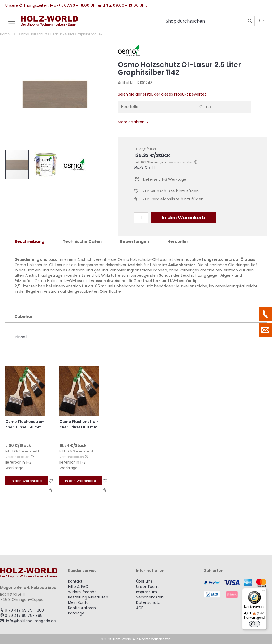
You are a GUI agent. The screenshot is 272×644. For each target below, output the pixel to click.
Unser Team (147, 586)
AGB (139, 607)
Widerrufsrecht (82, 592)
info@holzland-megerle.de (31, 621)
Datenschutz (148, 602)
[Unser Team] (265, 314)
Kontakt (75, 581)
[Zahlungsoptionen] (238, 588)
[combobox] (209, 21)
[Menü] (263, 591)
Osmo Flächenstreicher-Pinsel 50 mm (24, 424)
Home (5, 34)
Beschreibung (29, 241)
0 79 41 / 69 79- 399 (23, 615)
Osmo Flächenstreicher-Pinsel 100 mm (79, 424)
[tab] (29, 241)
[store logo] (49, 24)
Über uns (144, 581)
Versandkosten (181, 162)
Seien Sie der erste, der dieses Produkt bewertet (162, 94)
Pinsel (21, 337)
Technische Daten (82, 241)
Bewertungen (134, 241)
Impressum (146, 592)
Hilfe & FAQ (78, 586)
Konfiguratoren (82, 607)
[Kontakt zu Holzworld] (265, 330)
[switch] (254, 624)
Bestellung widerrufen (88, 597)
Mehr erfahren (131, 122)
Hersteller (177, 241)
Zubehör (24, 316)
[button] (48, 164)
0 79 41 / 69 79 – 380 (24, 610)
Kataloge (76, 613)
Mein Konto (78, 602)
